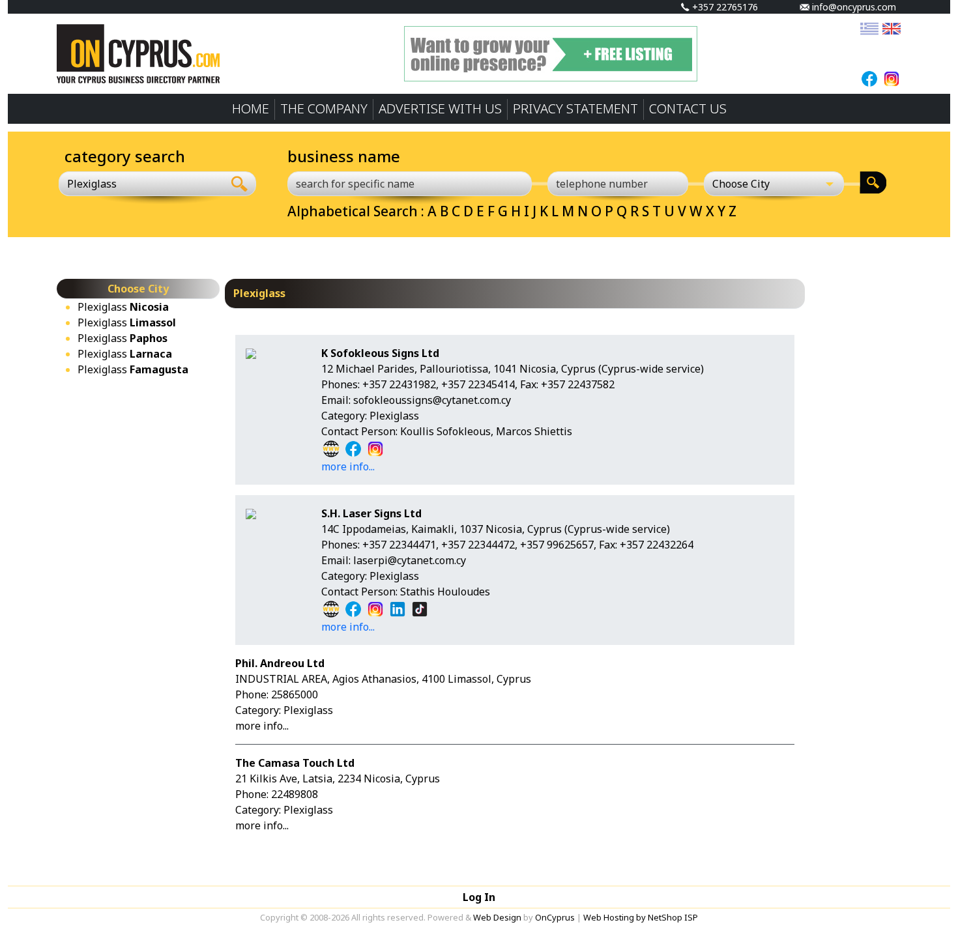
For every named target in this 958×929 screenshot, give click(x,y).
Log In (479, 897)
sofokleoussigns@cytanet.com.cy (432, 400)
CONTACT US (688, 108)
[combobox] (141, 183)
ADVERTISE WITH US (440, 108)
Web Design (497, 917)
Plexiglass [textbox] (92, 184)
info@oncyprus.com (852, 7)
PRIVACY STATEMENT (575, 108)
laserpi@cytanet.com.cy (409, 560)
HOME (250, 108)
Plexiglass (123, 307)
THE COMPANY (324, 108)
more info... (348, 466)
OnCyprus (555, 917)
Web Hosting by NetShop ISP (640, 917)
